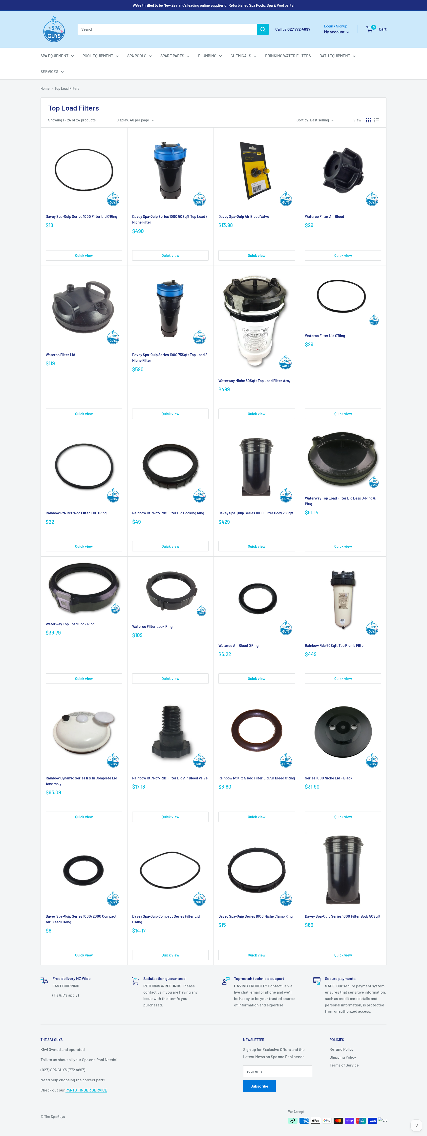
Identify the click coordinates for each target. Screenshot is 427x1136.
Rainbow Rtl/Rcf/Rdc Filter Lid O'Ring (76, 513)
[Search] (263, 29)
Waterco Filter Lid (60, 354)
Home (45, 88)
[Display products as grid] (368, 120)
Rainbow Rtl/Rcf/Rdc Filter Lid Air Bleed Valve (170, 778)
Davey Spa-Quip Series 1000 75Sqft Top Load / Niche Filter (169, 357)
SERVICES (49, 71)
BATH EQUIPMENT (335, 55)
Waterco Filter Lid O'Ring (325, 335)
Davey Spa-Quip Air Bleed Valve (243, 216)
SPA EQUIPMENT (54, 55)
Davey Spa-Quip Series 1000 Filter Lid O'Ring (81, 216)
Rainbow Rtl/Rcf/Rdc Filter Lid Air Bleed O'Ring (256, 778)
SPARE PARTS (172, 55)
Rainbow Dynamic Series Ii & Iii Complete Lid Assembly (81, 781)
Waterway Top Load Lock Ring (70, 624)
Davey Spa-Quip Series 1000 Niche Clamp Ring (255, 916)
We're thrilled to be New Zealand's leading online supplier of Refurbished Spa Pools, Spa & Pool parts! (214, 5)
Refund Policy (342, 1049)
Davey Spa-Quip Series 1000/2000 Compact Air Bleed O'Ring (81, 919)
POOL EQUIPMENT (98, 55)
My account (334, 31)
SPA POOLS (136, 55)
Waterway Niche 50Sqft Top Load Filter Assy (254, 380)
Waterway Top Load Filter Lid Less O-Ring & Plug (340, 501)
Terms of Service (344, 1065)
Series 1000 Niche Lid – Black (328, 778)
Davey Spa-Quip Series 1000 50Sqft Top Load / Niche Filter (170, 219)
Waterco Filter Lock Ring (152, 626)
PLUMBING (207, 55)
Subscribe (259, 1086)
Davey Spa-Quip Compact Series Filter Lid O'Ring (166, 919)
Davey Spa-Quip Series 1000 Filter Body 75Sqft (256, 513)
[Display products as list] (376, 120)
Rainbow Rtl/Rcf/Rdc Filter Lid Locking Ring (168, 513)
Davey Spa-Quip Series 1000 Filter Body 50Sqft (343, 916)
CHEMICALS (241, 55)
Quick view (84, 255)
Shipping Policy (343, 1057)
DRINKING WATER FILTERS (288, 55)
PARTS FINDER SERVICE (86, 1090)
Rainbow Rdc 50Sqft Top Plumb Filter (335, 645)
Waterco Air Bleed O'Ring (238, 645)
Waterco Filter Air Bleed (324, 216)
